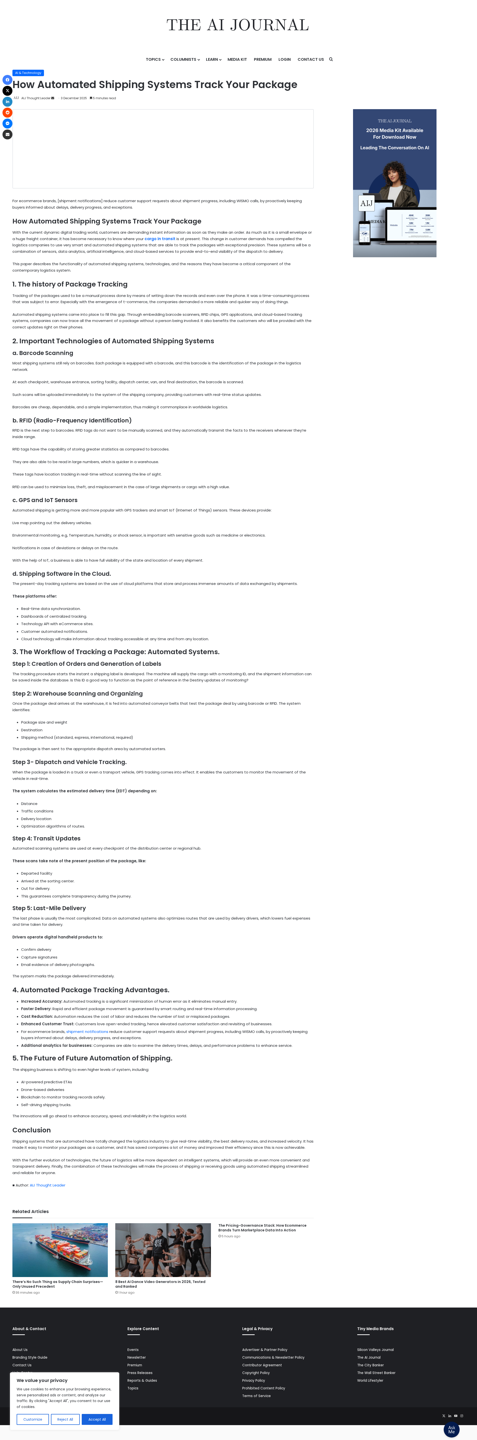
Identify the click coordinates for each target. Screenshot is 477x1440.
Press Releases (140, 1373)
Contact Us (311, 59)
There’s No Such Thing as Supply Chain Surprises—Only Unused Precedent (57, 1284)
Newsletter (136, 1357)
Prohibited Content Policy (263, 1388)
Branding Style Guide (29, 1357)
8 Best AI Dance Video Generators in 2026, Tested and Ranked (160, 1284)
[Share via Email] (7, 134)
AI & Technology (28, 72)
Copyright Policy (256, 1373)
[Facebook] (7, 80)
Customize (32, 1419)
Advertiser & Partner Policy (264, 1349)
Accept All (97, 1419)
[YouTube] (456, 1416)
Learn (212, 59)
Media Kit (237, 59)
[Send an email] (52, 98)
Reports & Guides (142, 1380)
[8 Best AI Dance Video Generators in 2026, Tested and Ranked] (163, 1250)
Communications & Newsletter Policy (273, 1357)
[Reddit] (7, 113)
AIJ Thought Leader (35, 98)
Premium (263, 59)
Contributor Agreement (262, 1365)
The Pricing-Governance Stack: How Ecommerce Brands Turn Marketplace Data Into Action (262, 1228)
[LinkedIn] (450, 1416)
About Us (20, 1349)
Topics (153, 59)
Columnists (183, 59)
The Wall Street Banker (376, 1373)
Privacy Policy (253, 1380)
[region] (64, 1401)
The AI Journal (369, 1357)
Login (284, 59)
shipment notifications (87, 1031)
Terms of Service (256, 1396)
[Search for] (331, 59)
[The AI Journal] (238, 26)
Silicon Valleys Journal (375, 1349)
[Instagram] (462, 1416)
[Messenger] (7, 123)
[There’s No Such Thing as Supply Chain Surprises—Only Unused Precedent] (60, 1250)
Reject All (65, 1419)
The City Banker (370, 1365)
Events (133, 1349)
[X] (444, 1416)
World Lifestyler (370, 1380)
